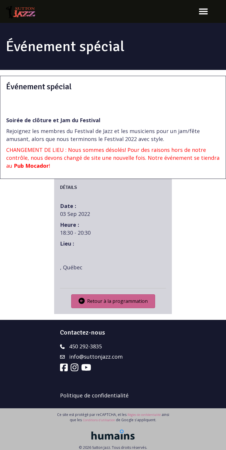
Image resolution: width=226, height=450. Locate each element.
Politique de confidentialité (94, 395)
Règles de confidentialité (144, 415)
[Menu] (203, 11)
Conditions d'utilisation (99, 420)
